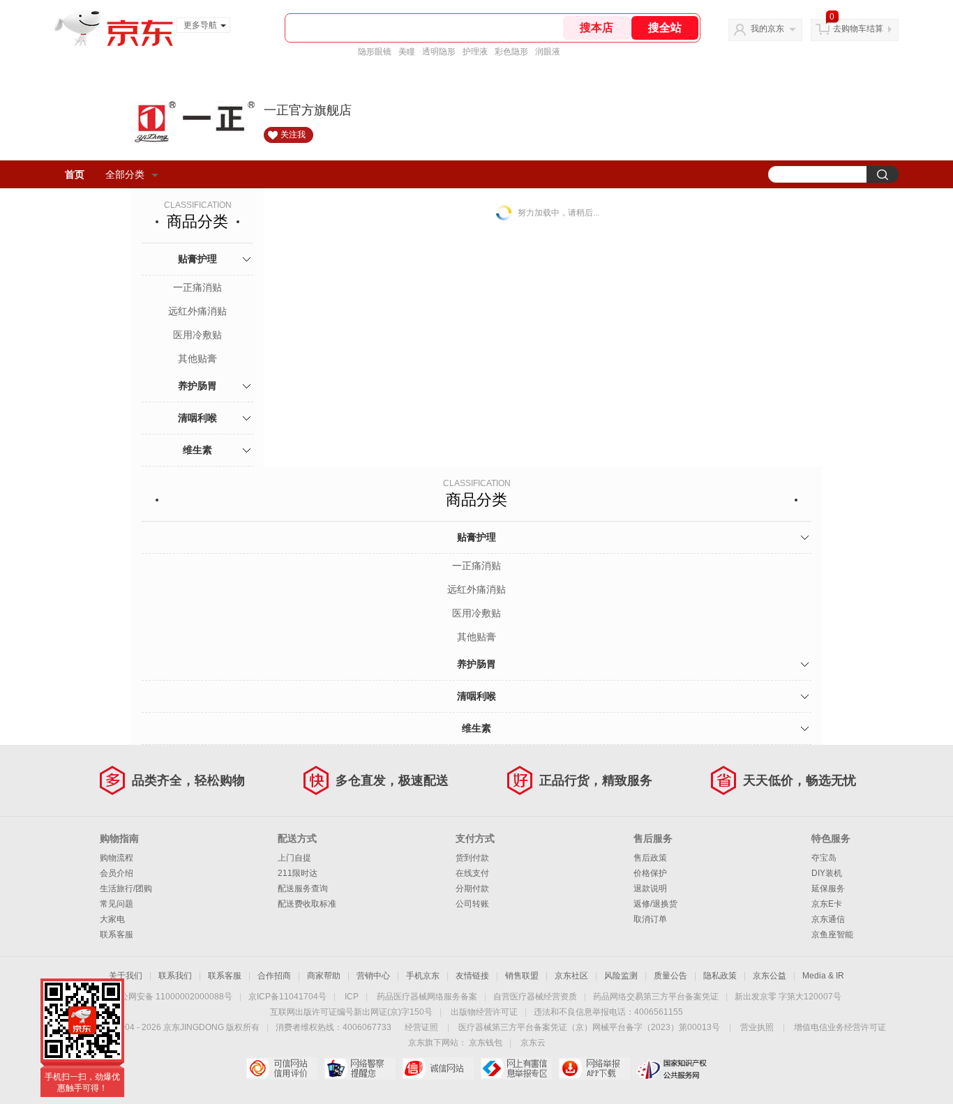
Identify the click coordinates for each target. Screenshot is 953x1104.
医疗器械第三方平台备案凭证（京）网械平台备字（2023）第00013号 (589, 1027)
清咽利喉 (197, 417)
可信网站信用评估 (281, 1068)
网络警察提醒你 (360, 1068)
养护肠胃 (197, 385)
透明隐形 (439, 51)
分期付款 (472, 888)
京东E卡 (826, 904)
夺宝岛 (823, 858)
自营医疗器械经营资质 (535, 996)
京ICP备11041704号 (287, 996)
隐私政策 (720, 976)
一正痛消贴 (197, 287)
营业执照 (757, 1027)
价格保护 (650, 873)
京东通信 (828, 919)
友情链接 (472, 976)
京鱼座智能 (832, 934)
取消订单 (650, 919)
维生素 (197, 449)
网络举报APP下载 (594, 1068)
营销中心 (373, 976)
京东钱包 (485, 1043)
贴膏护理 (197, 258)
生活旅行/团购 (126, 888)
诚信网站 (438, 1068)
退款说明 (650, 888)
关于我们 (125, 976)
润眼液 (547, 51)
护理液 (475, 51)
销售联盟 (522, 976)
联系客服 (116, 934)
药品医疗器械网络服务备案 (427, 996)
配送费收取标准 (307, 904)
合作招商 (274, 976)
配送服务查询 (303, 888)
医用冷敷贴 (197, 334)
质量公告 (670, 976)
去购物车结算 (858, 28)
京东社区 (571, 976)
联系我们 (175, 976)
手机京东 (423, 976)
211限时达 (297, 873)
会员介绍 (116, 873)
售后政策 (650, 858)
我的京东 (767, 28)
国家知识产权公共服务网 (672, 1068)
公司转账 (472, 904)
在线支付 (472, 873)
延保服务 (828, 888)
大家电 (112, 919)
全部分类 (124, 174)
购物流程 (116, 858)
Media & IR (823, 976)
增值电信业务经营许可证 (840, 1027)
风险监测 (621, 976)
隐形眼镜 (374, 51)
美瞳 (406, 51)
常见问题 (116, 904)
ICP (352, 996)
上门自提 (294, 858)
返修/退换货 (655, 904)
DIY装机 (826, 873)
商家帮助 (323, 976)
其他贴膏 (197, 358)
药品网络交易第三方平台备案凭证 (656, 996)
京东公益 (769, 976)
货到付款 (472, 858)
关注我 (293, 134)
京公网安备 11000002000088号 (172, 996)
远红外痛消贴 (197, 311)
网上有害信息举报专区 (516, 1068)
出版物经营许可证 (484, 1012)
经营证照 (421, 1027)
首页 (74, 174)
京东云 (533, 1043)
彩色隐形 (511, 51)
